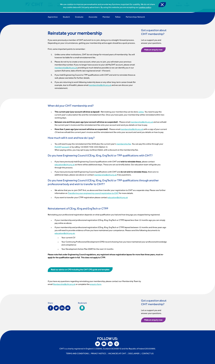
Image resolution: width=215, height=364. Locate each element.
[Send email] (68, 308)
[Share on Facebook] (50, 308)
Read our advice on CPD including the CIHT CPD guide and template (80, 270)
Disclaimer (133, 354)
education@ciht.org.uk (65, 165)
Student (66, 17)
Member (106, 17)
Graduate (79, 17)
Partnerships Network (135, 17)
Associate (93, 17)
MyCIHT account (62, 147)
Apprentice (53, 17)
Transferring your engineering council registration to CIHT (93, 194)
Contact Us (148, 354)
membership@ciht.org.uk (66, 68)
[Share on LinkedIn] (62, 308)
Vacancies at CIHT (117, 354)
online (141, 112)
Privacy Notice (98, 354)
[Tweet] (56, 308)
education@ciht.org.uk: (65, 234)
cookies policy (145, 8)
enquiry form (95, 285)
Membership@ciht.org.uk (64, 285)
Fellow (118, 17)
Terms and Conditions (77, 354)
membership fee (123, 144)
